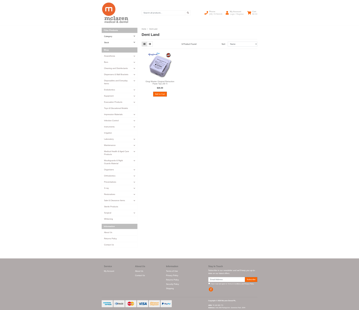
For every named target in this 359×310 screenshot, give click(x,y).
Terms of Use (172, 271)
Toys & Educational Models (116, 108)
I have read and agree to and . (232, 284)
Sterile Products (111, 206)
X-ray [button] (106, 188)
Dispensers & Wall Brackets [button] (116, 74)
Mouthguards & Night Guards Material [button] (113, 162)
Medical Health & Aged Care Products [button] (116, 152)
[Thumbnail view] (144, 44)
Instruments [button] (109, 127)
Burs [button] (106, 62)
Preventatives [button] (110, 182)
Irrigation (108, 133)
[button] (213, 12)
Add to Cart (160, 94)
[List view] (150, 44)
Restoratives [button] (109, 194)
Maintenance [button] (110, 145)
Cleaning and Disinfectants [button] (116, 68)
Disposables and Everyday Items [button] (116, 82)
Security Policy (172, 284)
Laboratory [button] (109, 139)
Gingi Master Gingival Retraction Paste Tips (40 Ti (160, 82)
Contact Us (109, 245)
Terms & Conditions (234, 284)
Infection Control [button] (111, 120)
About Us (108, 232)
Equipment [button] (109, 96)
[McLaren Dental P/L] (115, 12)
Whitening (108, 219)
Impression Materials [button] (113, 114)
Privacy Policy (172, 275)
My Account (109, 271)
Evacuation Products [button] (113, 102)
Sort (223, 44)
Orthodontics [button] (109, 176)
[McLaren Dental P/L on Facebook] (211, 289)
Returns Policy (110, 238)
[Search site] (188, 12)
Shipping (170, 288)
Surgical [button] (107, 213)
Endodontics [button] (109, 90)
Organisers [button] (109, 169)
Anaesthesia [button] (109, 56)
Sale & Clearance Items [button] (114, 200)
